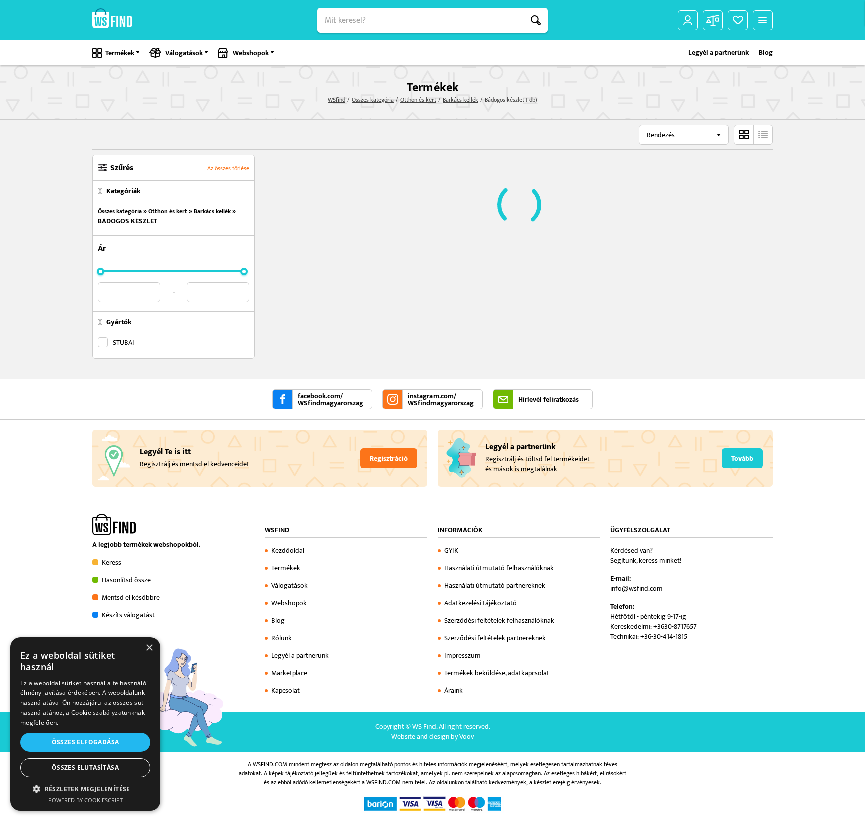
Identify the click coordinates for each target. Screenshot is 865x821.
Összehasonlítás (713, 20)
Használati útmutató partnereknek (494, 585)
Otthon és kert (418, 100)
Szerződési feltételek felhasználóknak (499, 620)
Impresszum (462, 655)
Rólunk (281, 638)
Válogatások (184, 53)
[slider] (100, 271)
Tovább (742, 459)
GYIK (451, 550)
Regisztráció (389, 459)
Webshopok (251, 53)
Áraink (453, 690)
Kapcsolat (285, 690)
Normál (743, 134)
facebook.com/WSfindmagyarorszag (330, 399)
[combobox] (684, 135)
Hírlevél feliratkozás (548, 400)
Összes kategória (373, 100)
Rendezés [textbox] (661, 135)
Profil (688, 20)
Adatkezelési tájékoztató (480, 603)
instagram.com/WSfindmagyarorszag (441, 399)
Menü (763, 20)
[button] (85, 789)
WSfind (336, 100)
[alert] (85, 724)
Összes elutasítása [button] (85, 767)
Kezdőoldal (287, 550)
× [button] (149, 648)
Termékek (119, 53)
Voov (466, 736)
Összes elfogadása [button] (85, 742)
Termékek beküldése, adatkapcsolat (496, 673)
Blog (766, 53)
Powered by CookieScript (85, 800)
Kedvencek (738, 20)
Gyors (762, 134)
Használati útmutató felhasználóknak (499, 568)
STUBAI (123, 342)
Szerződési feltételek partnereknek (495, 638)
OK (535, 20)
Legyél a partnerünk (718, 53)
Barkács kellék (460, 100)
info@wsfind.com (636, 588)
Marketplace (289, 673)
